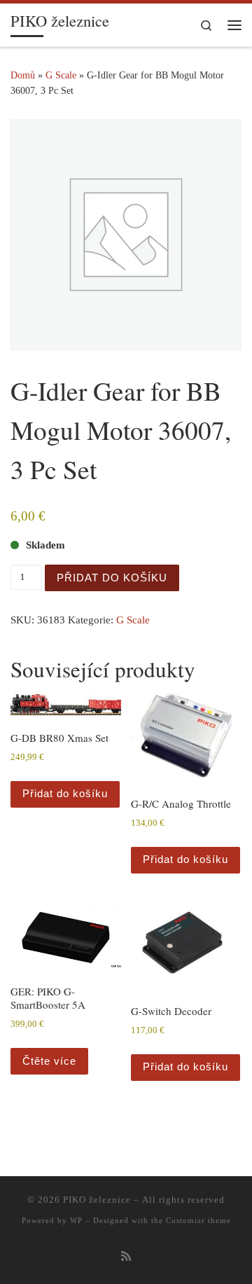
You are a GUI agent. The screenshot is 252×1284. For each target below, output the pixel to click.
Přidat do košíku (112, 578)
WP (76, 1220)
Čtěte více (49, 1061)
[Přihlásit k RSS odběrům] (126, 1257)
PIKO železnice (97, 1199)
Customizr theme (198, 1220)
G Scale (61, 75)
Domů (22, 75)
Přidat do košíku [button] (65, 793)
